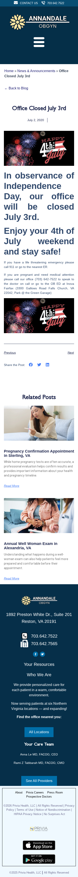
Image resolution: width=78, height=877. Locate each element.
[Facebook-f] (35, 654)
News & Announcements (36, 71)
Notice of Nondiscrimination (53, 809)
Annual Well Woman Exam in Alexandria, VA (30, 545)
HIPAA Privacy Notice (27, 814)
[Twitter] (42, 654)
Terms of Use (24, 809)
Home (9, 71)
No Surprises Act (54, 814)
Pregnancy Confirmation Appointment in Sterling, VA (39, 453)
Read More (11, 485)
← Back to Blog (16, 88)
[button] (30, 364)
